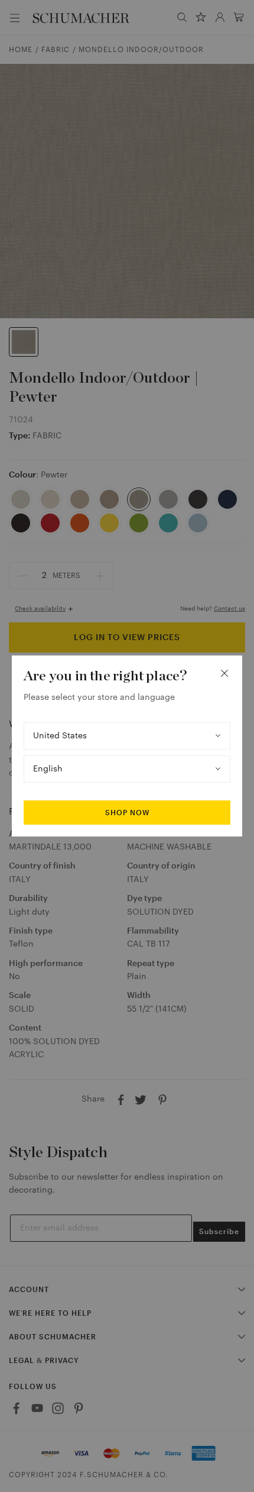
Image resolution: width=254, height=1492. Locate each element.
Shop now (127, 812)
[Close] (224, 673)
